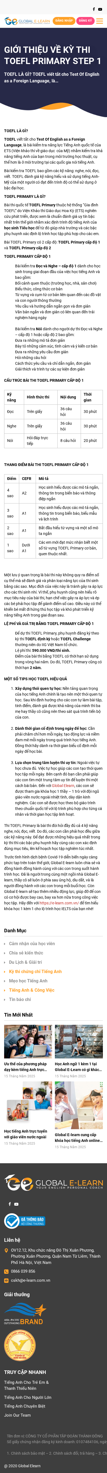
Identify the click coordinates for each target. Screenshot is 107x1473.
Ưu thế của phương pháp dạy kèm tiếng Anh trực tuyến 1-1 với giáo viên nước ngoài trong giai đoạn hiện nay (27, 1067)
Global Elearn (63, 785)
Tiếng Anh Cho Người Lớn (27, 1397)
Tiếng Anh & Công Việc (31, 990)
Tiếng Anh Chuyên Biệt (24, 1406)
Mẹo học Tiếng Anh (28, 980)
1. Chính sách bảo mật (26, 1453)
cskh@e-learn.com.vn (30, 1280)
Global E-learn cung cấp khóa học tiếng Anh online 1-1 (77, 1138)
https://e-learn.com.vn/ (59, 903)
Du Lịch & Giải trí (25, 962)
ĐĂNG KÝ (85, 20)
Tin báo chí (20, 999)
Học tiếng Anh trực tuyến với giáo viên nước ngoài (25, 1134)
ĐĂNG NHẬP (64, 20)
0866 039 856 (23, 1271)
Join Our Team (17, 1415)
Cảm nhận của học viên (32, 943)
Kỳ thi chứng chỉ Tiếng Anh (35, 971)
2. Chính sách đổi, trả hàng (71, 1453)
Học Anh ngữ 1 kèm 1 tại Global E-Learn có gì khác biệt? (77, 1067)
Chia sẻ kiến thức (26, 953)
